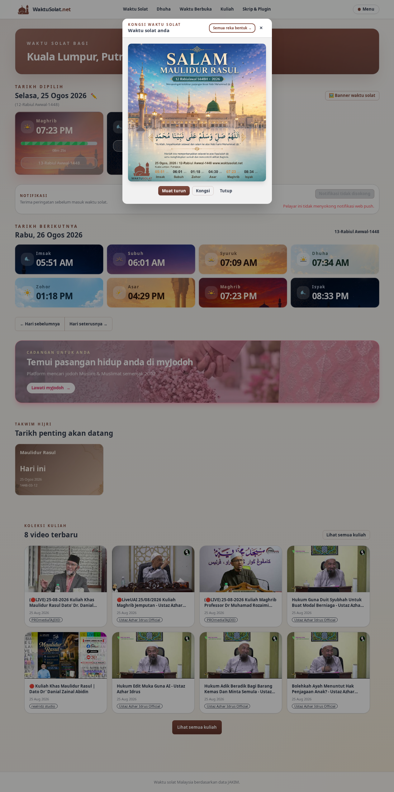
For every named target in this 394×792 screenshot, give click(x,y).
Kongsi (203, 191)
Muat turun (174, 191)
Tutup (226, 191)
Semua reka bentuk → (232, 28)
